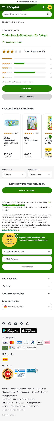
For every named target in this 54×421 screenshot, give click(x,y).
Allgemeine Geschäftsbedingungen (15, 392)
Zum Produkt (27, 88)
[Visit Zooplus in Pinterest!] (21, 323)
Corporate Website (18, 406)
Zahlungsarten (7, 403)
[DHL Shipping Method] (5, 359)
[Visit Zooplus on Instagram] (9, 323)
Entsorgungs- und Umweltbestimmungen (18, 399)
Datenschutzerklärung (10, 230)
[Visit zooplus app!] (11, 333)
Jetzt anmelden (27, 266)
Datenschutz (33, 406)
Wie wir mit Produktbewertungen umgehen (16, 82)
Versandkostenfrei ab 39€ (27, 2)
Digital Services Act (39, 392)
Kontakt (5, 388)
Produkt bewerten (27, 96)
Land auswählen (10, 301)
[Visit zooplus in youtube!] (15, 323)
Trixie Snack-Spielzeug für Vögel (13, 22)
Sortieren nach (34, 169)
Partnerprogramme (33, 403)
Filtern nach (7, 169)
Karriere (5, 406)
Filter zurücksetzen (27, 190)
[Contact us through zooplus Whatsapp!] (27, 323)
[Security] (7, 374)
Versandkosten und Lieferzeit (22, 388)
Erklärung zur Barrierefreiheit (13, 410)
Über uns (19, 403)
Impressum (41, 388)
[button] (51, 152)
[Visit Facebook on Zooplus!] (3, 323)
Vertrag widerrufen (9, 395)
